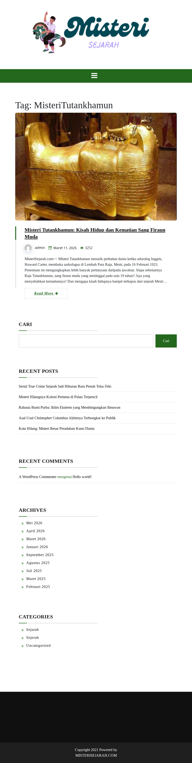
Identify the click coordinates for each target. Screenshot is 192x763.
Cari (25, 324)
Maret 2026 (36, 539)
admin (40, 247)
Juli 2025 (34, 571)
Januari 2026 (37, 547)
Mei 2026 (34, 523)
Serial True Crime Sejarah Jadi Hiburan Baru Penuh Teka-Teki (65, 386)
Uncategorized (38, 645)
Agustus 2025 (38, 563)
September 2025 (40, 555)
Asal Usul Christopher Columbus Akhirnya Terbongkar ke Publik (67, 418)
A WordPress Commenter (37, 477)
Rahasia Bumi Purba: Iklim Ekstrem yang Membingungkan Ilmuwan (69, 407)
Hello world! (82, 477)
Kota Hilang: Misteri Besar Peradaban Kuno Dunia (56, 428)
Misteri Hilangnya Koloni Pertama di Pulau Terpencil (58, 397)
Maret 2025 (36, 579)
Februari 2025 (38, 587)
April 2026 (35, 531)
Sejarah (32, 630)
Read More (44, 293)
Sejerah (32, 638)
